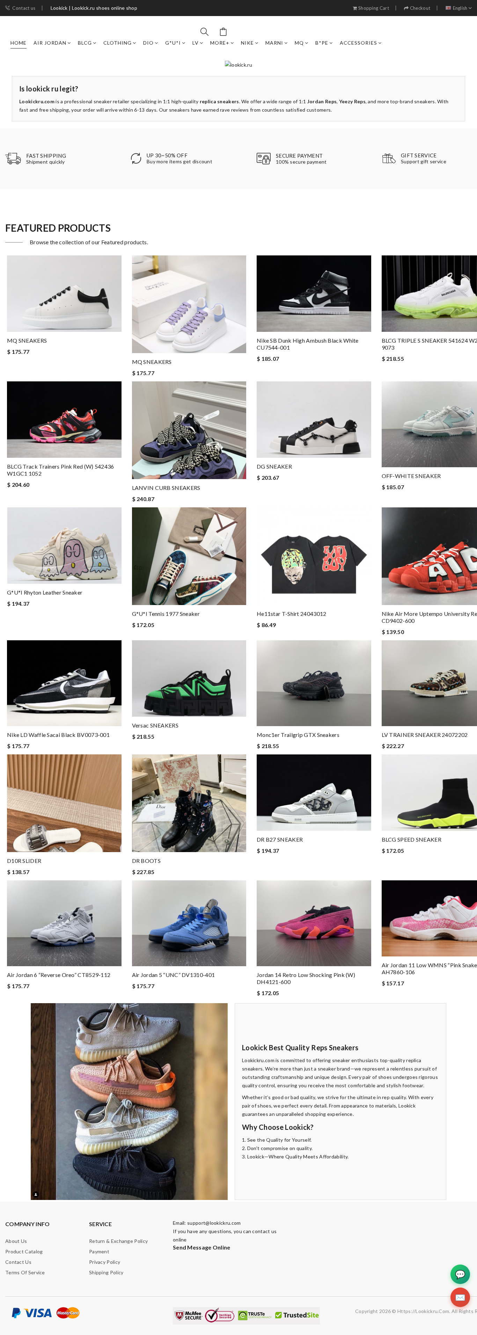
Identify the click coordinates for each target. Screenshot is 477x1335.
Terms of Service (25, 1272)
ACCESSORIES (358, 43)
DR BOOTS (146, 860)
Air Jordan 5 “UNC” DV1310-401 (173, 974)
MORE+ (219, 43)
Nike (247, 43)
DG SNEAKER (274, 466)
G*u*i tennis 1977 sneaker (166, 613)
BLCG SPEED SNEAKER (411, 839)
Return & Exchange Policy (118, 1241)
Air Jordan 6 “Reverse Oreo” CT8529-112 (58, 974)
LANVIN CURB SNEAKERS (166, 487)
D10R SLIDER (24, 860)
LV (195, 43)
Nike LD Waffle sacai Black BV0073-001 (58, 734)
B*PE (321, 43)
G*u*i (173, 43)
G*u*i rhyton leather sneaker (44, 592)
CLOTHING (117, 43)
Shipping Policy (106, 1272)
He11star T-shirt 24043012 (291, 613)
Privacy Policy (104, 1262)
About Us (16, 1241)
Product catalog (24, 1251)
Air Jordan (50, 43)
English (460, 8)
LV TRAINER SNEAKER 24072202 (425, 734)
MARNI (274, 43)
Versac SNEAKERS (155, 725)
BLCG (85, 43)
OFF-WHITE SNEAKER (411, 475)
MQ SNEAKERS (27, 340)
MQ (299, 43)
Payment (99, 1251)
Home (18, 43)
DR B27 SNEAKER (280, 839)
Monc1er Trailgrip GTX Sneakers (298, 734)
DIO (148, 43)
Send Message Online (201, 1247)
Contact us (23, 8)
